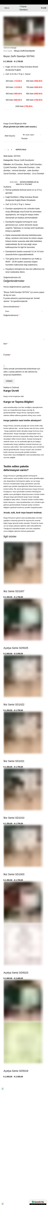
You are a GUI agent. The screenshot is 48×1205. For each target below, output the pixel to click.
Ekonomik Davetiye (26, 167)
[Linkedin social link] (27, 2)
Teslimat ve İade (8, 1148)
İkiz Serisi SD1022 (13, 704)
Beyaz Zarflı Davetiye (33, 164)
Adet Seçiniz (10, 136)
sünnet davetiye (24, 174)
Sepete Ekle (21, 150)
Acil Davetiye (17, 164)
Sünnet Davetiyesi (9, 1194)
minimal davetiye (19, 170)
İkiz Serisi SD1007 (13, 591)
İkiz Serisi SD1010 (13, 817)
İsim (5, 344)
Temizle (24, 139)
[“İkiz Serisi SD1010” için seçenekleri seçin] (6, 813)
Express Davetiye (9, 1190)
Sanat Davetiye (9, 174)
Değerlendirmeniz (11, 315)
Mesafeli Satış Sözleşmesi (13, 1143)
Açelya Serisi (7, 1185)
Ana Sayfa (8, 51)
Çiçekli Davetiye (10, 167)
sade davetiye (33, 170)
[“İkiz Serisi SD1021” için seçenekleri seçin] (6, 756)
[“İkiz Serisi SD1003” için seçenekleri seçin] (6, 870)
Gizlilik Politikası (8, 1152)
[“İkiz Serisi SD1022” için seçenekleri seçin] (6, 700)
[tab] (14, 182)
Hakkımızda (7, 1160)
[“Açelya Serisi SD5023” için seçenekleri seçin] (6, 968)
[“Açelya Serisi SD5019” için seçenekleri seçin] (6, 1066)
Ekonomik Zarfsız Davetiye (13, 1181)
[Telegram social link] (33, 2)
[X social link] (17, 2)
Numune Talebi (8, 1173)
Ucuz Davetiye (38, 174)
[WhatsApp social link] (30, 2)
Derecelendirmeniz (11, 307)
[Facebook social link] (14, 2)
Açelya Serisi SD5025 (15, 647)
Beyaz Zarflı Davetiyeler (24, 51)
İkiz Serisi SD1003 (13, 874)
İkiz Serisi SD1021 (13, 761)
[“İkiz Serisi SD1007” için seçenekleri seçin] (6, 587)
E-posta (7, 355)
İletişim (5, 1169)
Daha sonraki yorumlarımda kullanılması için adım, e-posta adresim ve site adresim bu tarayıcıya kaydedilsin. (21, 372)
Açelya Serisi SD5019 (15, 1070)
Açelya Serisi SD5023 (15, 972)
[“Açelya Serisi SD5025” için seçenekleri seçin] (6, 643)
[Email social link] (20, 2)
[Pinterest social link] (24, 2)
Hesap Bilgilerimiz (9, 1164)
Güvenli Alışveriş (9, 1139)
